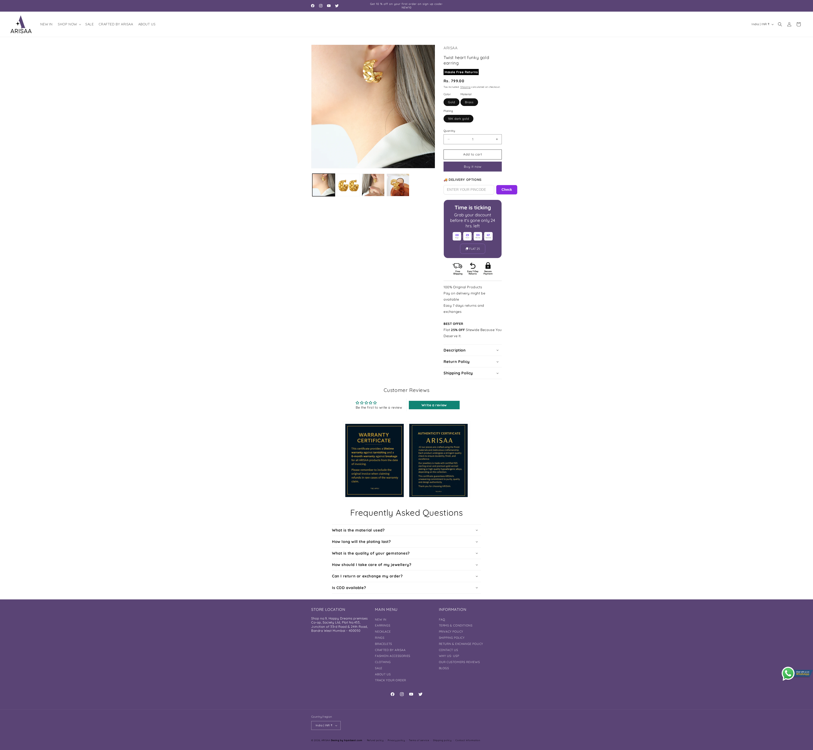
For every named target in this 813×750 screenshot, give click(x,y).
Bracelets (383, 644)
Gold (451, 102)
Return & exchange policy (461, 644)
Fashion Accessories (392, 656)
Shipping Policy (452, 638)
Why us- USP (449, 656)
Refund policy (375, 740)
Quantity (449, 130)
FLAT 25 (474, 249)
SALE (378, 668)
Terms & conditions (456, 625)
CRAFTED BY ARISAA (390, 650)
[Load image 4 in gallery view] (398, 185)
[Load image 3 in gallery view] (373, 185)
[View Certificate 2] (438, 460)
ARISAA (325, 740)
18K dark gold (458, 119)
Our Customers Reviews (459, 662)
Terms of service (419, 740)
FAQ (442, 619)
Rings (379, 638)
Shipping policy (442, 740)
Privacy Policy (451, 631)
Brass (469, 102)
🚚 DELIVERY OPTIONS (463, 180)
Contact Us (448, 650)
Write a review (434, 405)
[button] (69, 24)
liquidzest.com (353, 740)
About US (383, 674)
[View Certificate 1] (374, 460)
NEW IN (380, 619)
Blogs (444, 668)
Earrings (382, 625)
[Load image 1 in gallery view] (323, 185)
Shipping (465, 86)
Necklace (383, 631)
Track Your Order (390, 680)
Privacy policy (396, 740)
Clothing (383, 662)
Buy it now (472, 167)
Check (507, 189)
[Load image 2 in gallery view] (348, 185)
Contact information (467, 740)
